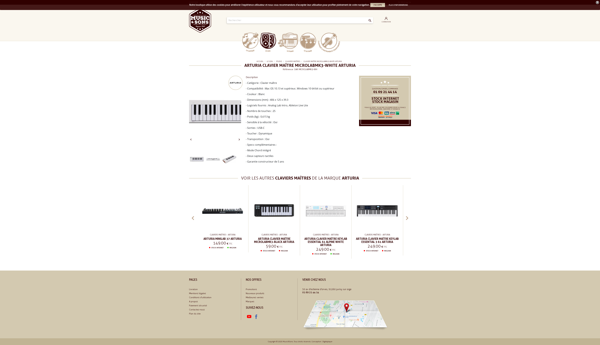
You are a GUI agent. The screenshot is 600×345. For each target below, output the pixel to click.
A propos (193, 301)
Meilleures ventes (254, 297)
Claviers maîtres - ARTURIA (222, 235)
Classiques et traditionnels (329, 42)
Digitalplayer (327, 342)
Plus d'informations (398, 5)
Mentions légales (197, 293)
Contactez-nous (197, 309)
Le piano (288, 42)
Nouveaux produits (255, 293)
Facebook (256, 316)
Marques (250, 301)
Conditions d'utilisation (200, 297)
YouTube (249, 316)
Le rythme (308, 42)
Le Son (268, 42)
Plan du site (195, 313)
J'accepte (377, 5)
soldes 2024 (350, 42)
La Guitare (250, 42)
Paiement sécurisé (198, 305)
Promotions (251, 289)
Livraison (193, 289)
